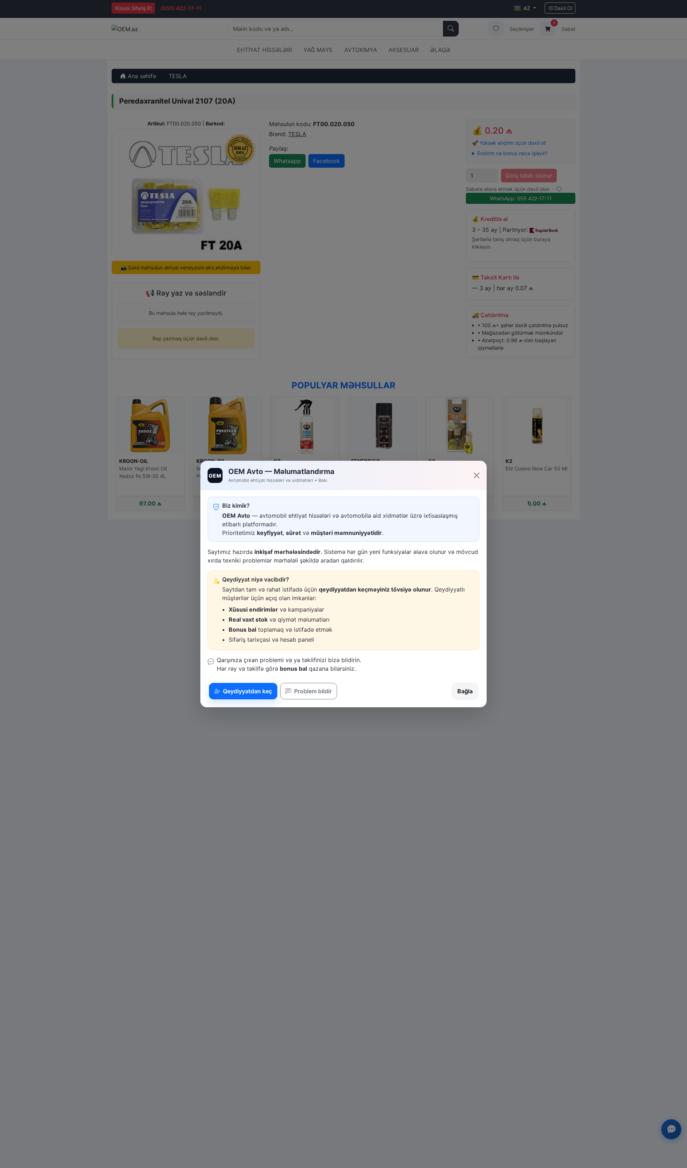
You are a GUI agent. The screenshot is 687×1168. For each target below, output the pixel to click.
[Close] (476, 475)
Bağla (465, 691)
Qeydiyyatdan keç (246, 691)
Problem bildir (312, 691)
